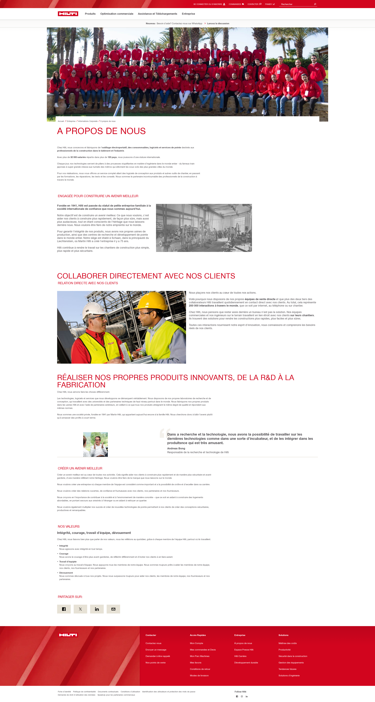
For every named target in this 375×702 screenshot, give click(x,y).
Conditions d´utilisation (130, 691)
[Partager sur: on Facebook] (64, 609)
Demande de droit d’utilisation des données (76, 695)
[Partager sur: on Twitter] (80, 609)
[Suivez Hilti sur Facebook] (237, 696)
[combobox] (298, 4)
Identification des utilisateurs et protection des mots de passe (168, 691)
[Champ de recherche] (315, 4)
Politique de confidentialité (84, 691)
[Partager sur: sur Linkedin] (97, 609)
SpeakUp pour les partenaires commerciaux (116, 695)
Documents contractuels (108, 691)
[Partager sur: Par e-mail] (113, 609)
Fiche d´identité (64, 691)
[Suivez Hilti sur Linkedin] (246, 696)
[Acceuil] (68, 13)
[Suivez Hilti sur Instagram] (242, 696)
